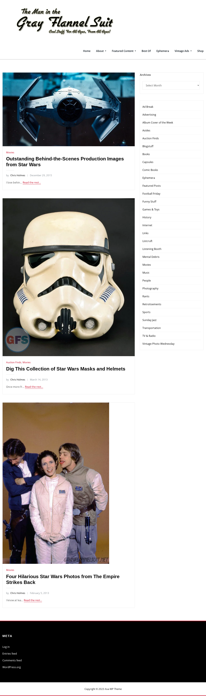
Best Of (146, 51)
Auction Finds (13, 362)
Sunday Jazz (149, 320)
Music (146, 272)
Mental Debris (150, 257)
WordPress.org (11, 667)
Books (146, 154)
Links (145, 233)
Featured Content (123, 51)
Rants (145, 296)
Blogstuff (147, 146)
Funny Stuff (149, 201)
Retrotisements (151, 304)
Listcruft (147, 241)
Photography (150, 288)
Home (86, 51)
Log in (6, 647)
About (100, 51)
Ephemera (162, 51)
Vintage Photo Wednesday (158, 344)
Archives (145, 75)
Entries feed (9, 653)
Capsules (147, 162)
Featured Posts (151, 186)
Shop (200, 51)
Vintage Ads (182, 51)
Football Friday (151, 193)
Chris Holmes (15, 175)
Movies (10, 152)
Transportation (151, 328)
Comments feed (12, 660)
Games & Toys (150, 209)
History (146, 217)
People (146, 280)
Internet (147, 225)
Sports (146, 312)
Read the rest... (32, 182)
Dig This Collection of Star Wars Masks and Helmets (65, 368)
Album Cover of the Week (157, 122)
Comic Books (150, 170)
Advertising (149, 114)
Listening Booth (151, 249)
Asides (146, 130)
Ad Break (147, 107)
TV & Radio (149, 336)
